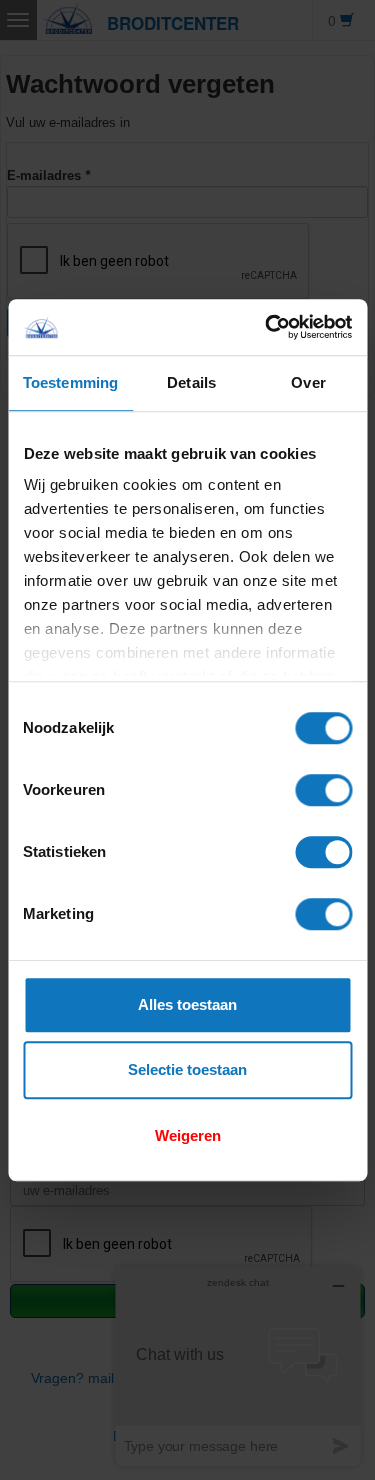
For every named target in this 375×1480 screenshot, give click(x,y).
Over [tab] (308, 382)
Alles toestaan (187, 1004)
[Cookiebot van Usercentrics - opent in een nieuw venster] (267, 327)
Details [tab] (191, 382)
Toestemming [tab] (70, 382)
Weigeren (188, 1135)
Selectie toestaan (187, 1069)
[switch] (323, 790)
